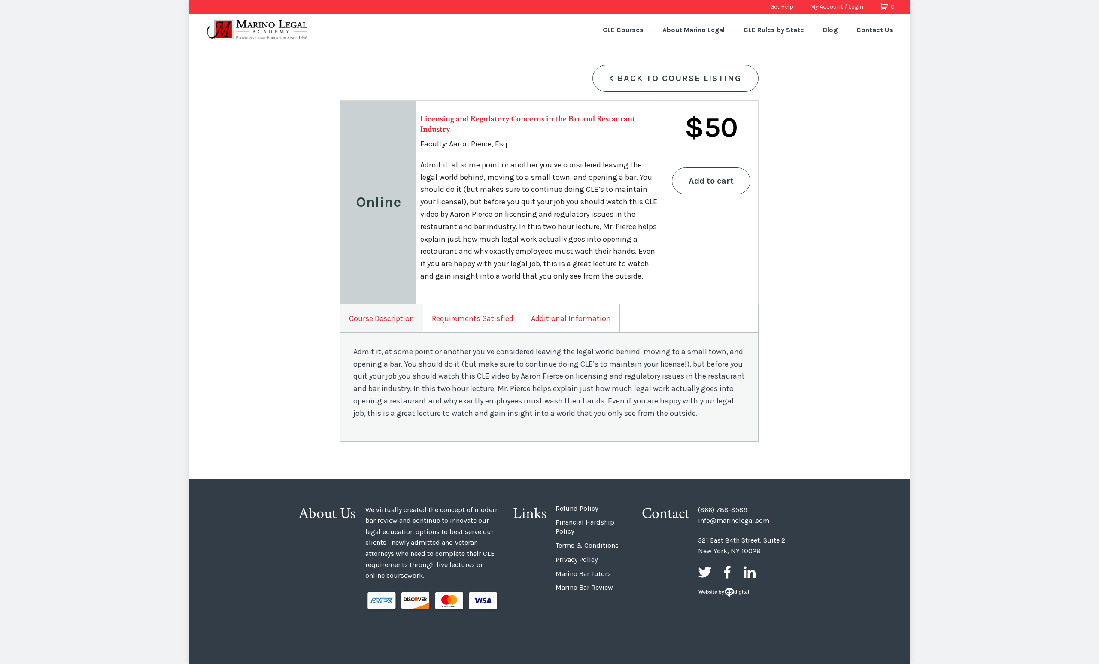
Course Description (381, 318)
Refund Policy (577, 508)
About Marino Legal (693, 30)
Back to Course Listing (675, 78)
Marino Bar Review (584, 587)
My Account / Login (836, 6)
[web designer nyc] (723, 593)
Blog (830, 30)
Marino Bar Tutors (583, 574)
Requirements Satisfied (472, 318)
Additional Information (571, 318)
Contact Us (874, 30)
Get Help (781, 6)
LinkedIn (749, 572)
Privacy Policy (577, 559)
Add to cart (711, 181)
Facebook (727, 572)
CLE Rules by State (774, 30)
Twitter (705, 572)
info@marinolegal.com (733, 520)
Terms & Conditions (587, 545)
